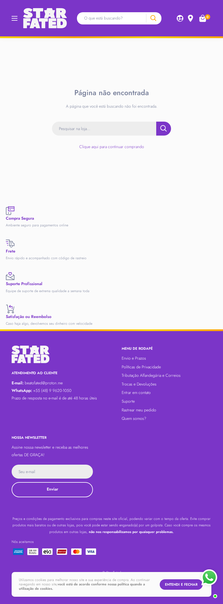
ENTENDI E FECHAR (181, 584)
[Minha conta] (180, 18)
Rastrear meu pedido (139, 410)
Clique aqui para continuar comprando (111, 147)
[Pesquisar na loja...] (163, 129)
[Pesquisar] (153, 18)
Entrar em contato (136, 392)
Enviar (52, 489)
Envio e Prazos (134, 358)
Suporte (128, 401)
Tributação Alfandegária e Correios (151, 375)
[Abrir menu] (14, 18)
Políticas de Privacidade (141, 367)
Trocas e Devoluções (139, 384)
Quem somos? (134, 418)
